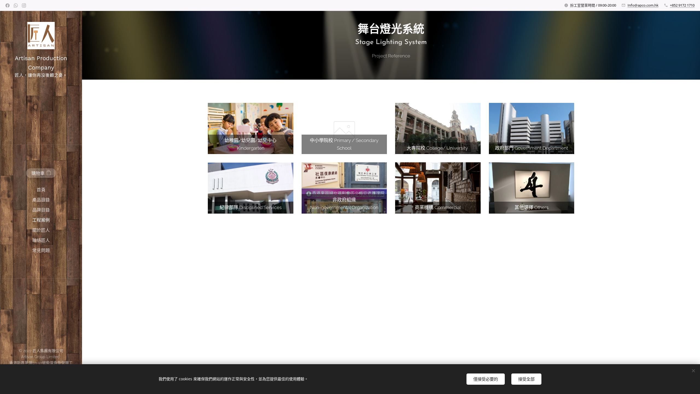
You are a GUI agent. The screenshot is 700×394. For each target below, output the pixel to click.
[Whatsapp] (15, 5)
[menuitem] (41, 190)
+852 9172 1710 (682, 5)
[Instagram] (24, 5)
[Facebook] (7, 5)
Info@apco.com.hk (643, 5)
